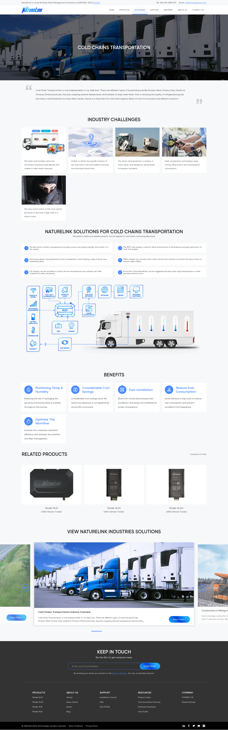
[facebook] (188, 726)
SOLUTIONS (140, 10)
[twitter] (193, 726)
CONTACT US (198, 10)
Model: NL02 (37, 702)
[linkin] (183, 726)
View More (15, 617)
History (69, 697)
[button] (26, 588)
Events (69, 707)
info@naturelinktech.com (195, 3)
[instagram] (203, 726)
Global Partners (189, 702)
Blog (68, 712)
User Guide (143, 712)
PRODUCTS (124, 10)
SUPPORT (154, 10)
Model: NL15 (37, 707)
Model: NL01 (37, 697)
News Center (72, 702)
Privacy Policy (92, 726)
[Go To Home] (32, 10)
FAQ (101, 702)
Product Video (144, 697)
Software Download (147, 707)
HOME (111, 10)
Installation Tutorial (108, 697)
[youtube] (198, 726)
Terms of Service (119, 673)
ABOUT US (182, 10)
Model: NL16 (37, 712)
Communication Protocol (149, 702)
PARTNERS (168, 10)
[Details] (96, 3)
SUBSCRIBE (150, 666)
